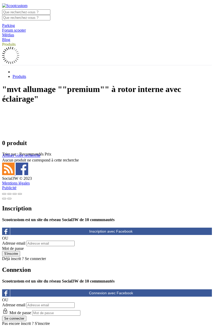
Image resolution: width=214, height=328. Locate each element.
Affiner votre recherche (21, 155)
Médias (8, 35)
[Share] (9, 194)
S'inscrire (42, 323)
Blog (6, 39)
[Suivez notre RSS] (9, 173)
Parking (8, 25)
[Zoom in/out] (20, 194)
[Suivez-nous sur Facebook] (22, 173)
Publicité (9, 188)
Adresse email (13, 243)
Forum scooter (14, 30)
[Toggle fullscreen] (15, 194)
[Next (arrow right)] (9, 198)
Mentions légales (16, 183)
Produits (9, 44)
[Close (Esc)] (4, 194)
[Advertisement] (107, 121)
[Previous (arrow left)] (4, 198)
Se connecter (35, 258)
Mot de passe (13, 248)
